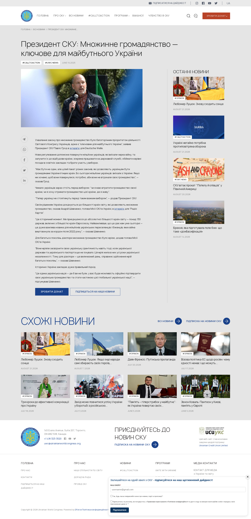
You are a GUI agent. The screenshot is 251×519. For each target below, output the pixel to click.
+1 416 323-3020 (52, 438)
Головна (43, 15)
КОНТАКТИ (26, 477)
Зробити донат (216, 15)
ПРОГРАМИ (121, 15)
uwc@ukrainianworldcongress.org (62, 443)
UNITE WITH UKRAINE (165, 470)
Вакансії (138, 15)
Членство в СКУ (158, 15)
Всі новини (76, 15)
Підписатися (119, 510)
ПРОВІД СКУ (80, 484)
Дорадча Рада (82, 477)
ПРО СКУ (58, 15)
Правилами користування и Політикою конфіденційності (167, 502)
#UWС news (51, 62)
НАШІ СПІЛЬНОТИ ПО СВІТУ (88, 470)
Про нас (25, 470)
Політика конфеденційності (95, 509)
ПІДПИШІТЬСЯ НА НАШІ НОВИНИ (95, 291)
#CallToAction (99, 15)
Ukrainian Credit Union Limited (213, 445)
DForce (78, 509)
